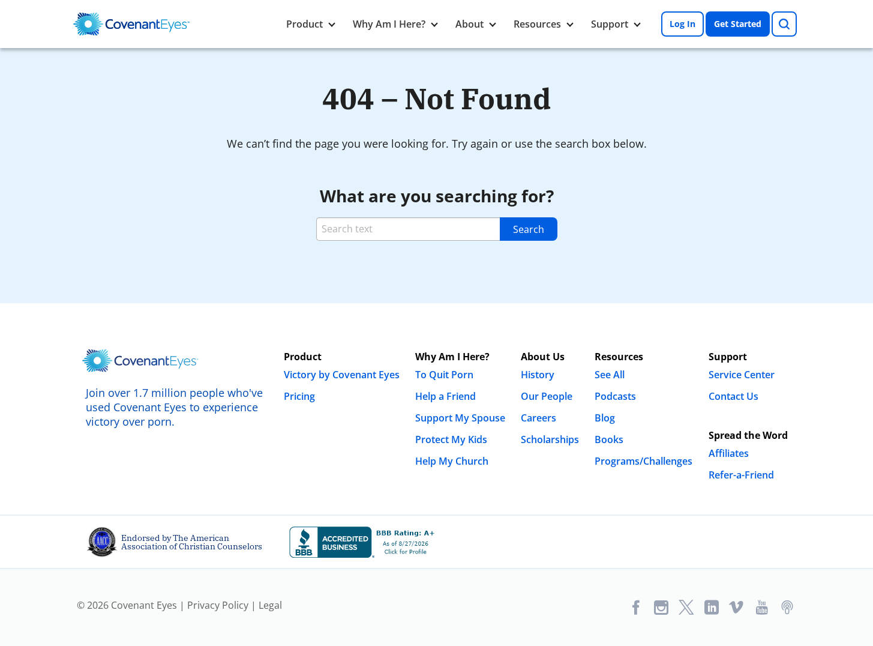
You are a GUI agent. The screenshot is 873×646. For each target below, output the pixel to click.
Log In (682, 23)
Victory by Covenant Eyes (342, 374)
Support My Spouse (460, 417)
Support (609, 24)
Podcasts (615, 396)
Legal (270, 605)
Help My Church (451, 461)
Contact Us (733, 396)
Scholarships (550, 439)
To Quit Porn (444, 374)
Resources (537, 24)
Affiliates (729, 453)
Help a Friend (445, 396)
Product (304, 24)
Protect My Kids (451, 439)
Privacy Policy (217, 605)
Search (528, 229)
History (537, 374)
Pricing (299, 396)
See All (610, 374)
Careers (538, 417)
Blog (605, 417)
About (469, 24)
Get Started (737, 23)
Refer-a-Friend (741, 474)
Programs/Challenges (643, 461)
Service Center (742, 374)
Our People (546, 396)
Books (609, 439)
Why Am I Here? (389, 24)
